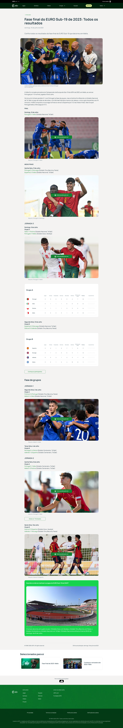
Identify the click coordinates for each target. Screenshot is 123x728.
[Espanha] (28, 348)
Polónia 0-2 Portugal (31, 394)
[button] (62, 5)
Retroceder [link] (28, 14)
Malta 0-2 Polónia (30, 468)
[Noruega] (28, 353)
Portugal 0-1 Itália (30, 114)
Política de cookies (72, 712)
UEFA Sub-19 (15, 5)
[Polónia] (28, 308)
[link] (23, 5)
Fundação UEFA (57, 696)
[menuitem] (26, 5)
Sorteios (25, 696)
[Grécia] (28, 362)
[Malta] (28, 313)
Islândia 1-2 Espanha (31, 452)
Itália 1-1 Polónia (29, 232)
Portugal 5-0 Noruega (31, 170)
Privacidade (30, 712)
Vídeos (24, 699)
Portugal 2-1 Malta (30, 234)
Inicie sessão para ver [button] (62, 137)
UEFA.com (56, 693)
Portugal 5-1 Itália (30, 466)
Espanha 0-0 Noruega (31, 326)
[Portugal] (28, 299)
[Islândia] (28, 357)
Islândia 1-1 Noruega (31, 531)
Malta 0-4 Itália (29, 396)
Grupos (24, 702)
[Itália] (28, 304)
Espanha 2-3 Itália (30, 172)
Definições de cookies (93, 712)
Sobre (39, 699)
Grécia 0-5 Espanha (30, 529)
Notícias (40, 696)
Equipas (40, 693)
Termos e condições (51, 712)
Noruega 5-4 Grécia (30, 450)
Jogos (24, 693)
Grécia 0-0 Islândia (30, 328)
